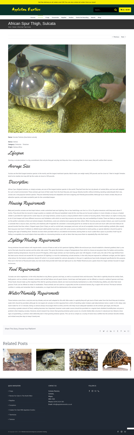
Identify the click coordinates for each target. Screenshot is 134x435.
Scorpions (12, 405)
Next (122, 37)
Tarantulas (12, 415)
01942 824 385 (58, 402)
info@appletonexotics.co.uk (62, 404)
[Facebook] (89, 391)
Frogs (11, 391)
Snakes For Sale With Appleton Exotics (22, 410)
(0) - (126, 10)
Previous (116, 37)
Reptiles (12, 400)
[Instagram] (92, 391)
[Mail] (95, 391)
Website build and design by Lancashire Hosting (34, 432)
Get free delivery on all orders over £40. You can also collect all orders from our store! (67, 2)
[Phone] (98, 391)
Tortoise (12, 419)
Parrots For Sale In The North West (20, 396)
